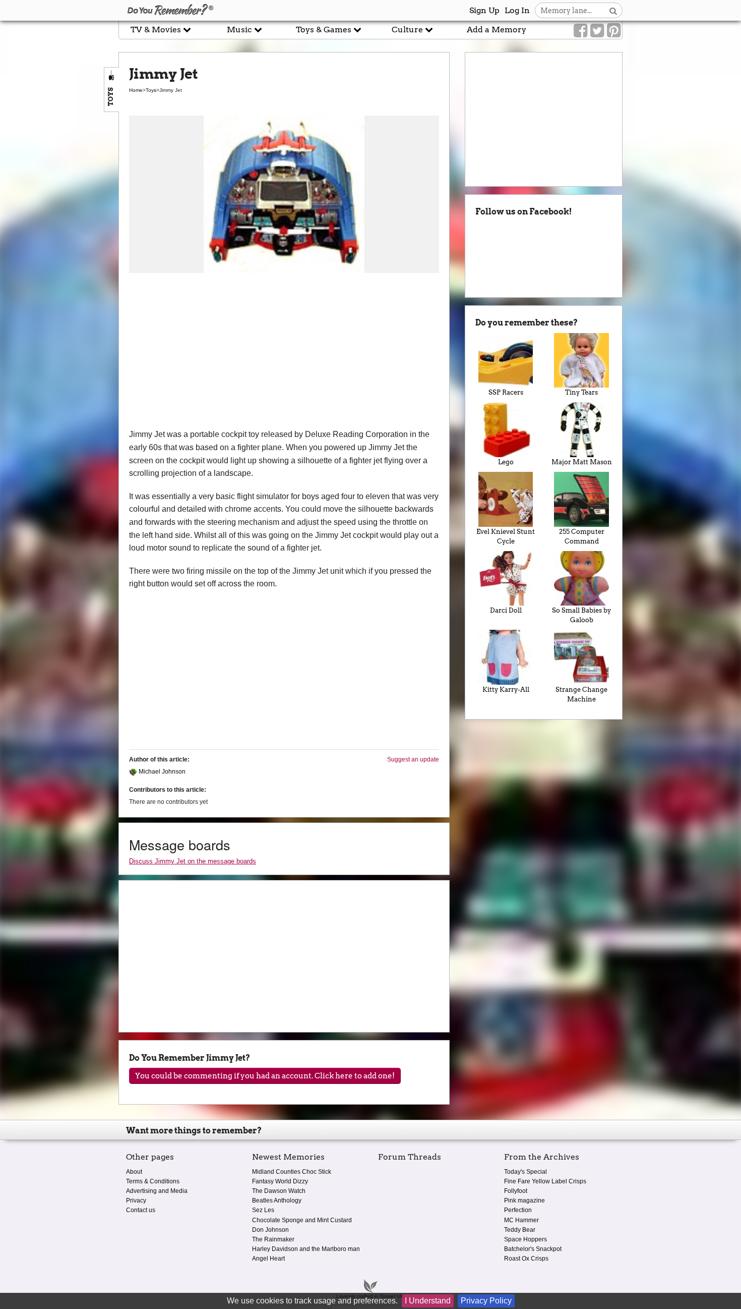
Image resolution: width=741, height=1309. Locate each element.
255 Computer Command (581, 536)
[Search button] (613, 10)
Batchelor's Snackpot (533, 1248)
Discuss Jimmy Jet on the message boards (192, 861)
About (134, 1171)
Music (240, 29)
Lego (506, 462)
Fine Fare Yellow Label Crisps (545, 1181)
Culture (408, 29)
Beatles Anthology (276, 1200)
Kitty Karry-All (505, 689)
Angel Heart (268, 1258)
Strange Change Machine (581, 694)
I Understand (428, 1300)
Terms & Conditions (152, 1181)
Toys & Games (324, 29)
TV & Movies (157, 29)
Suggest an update (413, 759)
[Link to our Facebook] (580, 31)
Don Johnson (270, 1229)
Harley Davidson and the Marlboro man (306, 1248)
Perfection (518, 1210)
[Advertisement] (284, 352)
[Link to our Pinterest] (614, 31)
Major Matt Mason (581, 462)
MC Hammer (521, 1220)
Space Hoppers (525, 1239)
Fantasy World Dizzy (280, 1181)
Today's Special (525, 1171)
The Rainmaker (273, 1239)
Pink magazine (524, 1200)
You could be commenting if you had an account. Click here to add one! (265, 1075)
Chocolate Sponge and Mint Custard (302, 1220)
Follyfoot (515, 1190)
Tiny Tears (581, 392)
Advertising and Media (157, 1190)
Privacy (136, 1200)
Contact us (140, 1210)
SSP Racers (505, 392)
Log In (517, 10)
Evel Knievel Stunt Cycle (505, 536)
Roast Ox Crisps (526, 1258)
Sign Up (484, 10)
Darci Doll (506, 610)
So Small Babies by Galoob (581, 615)
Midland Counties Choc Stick (291, 1171)
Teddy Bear (519, 1229)
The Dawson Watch (278, 1190)
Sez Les (263, 1210)
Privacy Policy (486, 1300)
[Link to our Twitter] (597, 31)
